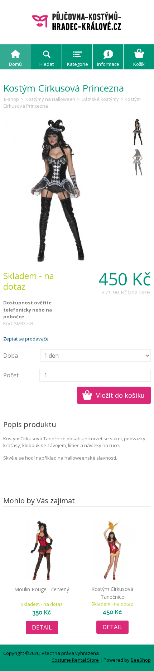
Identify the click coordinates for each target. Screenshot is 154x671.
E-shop (11, 99)
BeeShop (141, 660)
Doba (10, 355)
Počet (11, 375)
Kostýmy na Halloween (50, 99)
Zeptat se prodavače (26, 339)
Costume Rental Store (75, 660)
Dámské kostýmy (101, 99)
